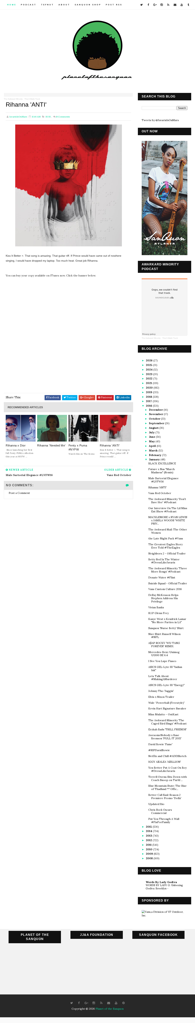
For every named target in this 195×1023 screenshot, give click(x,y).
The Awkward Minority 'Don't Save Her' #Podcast (167, 500)
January (155, 459)
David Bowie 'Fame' (160, 744)
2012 (149, 840)
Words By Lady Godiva (161, 882)
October (155, 418)
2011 (149, 845)
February (155, 455)
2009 (150, 853)
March (153, 450)
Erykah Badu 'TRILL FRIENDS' (167, 729)
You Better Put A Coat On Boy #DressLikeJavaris (167, 769)
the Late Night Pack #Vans (165, 538)
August (154, 428)
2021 (149, 383)
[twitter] (142, 5)
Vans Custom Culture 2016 (165, 589)
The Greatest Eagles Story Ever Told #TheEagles (165, 546)
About (64, 4)
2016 (149, 405)
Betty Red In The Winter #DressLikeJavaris (164, 561)
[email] (175, 5)
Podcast (28, 4)
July (152, 432)
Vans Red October (159, 493)
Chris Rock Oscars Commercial (160, 811)
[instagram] (162, 5)
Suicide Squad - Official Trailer (167, 583)
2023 (149, 374)
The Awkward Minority (13, 99)
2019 (149, 392)
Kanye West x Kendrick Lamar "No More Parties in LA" (167, 620)
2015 (149, 826)
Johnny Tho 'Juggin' (161, 691)
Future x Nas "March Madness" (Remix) (161, 470)
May (152, 441)
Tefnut (47, 4)
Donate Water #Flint (161, 577)
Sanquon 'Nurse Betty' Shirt (166, 628)
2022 (149, 378)
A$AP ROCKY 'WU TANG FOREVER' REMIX (164, 644)
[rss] (168, 5)
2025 (149, 365)
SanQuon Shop (88, 4)
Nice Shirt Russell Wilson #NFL (164, 635)
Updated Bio (156, 804)
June (152, 436)
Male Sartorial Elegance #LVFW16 (163, 480)
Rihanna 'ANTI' (110, 445)
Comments (63, 116)
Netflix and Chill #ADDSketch (167, 756)
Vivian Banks (156, 607)
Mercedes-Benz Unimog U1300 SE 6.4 (164, 653)
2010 (149, 849)
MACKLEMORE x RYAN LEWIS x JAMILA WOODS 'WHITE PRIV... (167, 520)
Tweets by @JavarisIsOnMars (160, 120)
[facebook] (148, 5)
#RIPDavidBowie (159, 750)
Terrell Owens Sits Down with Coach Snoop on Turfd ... (167, 778)
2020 (149, 387)
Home (11, 4)
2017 (149, 401)
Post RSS (114, 4)
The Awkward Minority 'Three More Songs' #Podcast (167, 570)
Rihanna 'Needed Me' (51, 445)
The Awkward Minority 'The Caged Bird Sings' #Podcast (167, 722)
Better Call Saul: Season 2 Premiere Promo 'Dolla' (164, 796)
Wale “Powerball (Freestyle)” (166, 702)
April (153, 446)
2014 (149, 831)
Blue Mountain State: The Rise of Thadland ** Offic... (167, 787)
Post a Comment (19, 493)
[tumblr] (188, 5)
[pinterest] (123, 1003)
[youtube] (182, 5)
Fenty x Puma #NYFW (78, 447)
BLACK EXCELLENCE (162, 463)
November (156, 414)
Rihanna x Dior (16, 445)
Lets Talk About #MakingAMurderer (162, 677)
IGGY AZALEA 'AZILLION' (164, 761)
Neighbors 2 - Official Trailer (167, 553)
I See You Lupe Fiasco (162, 661)
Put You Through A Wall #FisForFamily (163, 820)
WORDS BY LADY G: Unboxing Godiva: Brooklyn (164, 887)
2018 (149, 396)
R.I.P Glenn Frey (158, 613)
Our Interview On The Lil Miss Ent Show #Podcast (167, 509)
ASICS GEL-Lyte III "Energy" (166, 685)
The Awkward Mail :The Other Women (167, 531)
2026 (149, 360)
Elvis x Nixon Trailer (161, 697)
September (157, 423)
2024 (149, 369)
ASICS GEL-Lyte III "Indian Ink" (165, 668)
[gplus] (155, 5)
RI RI (48, 116)
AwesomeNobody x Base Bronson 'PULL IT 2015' (164, 736)
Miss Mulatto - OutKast (163, 714)
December (156, 409)
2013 (149, 835)
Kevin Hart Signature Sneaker (167, 708)
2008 (149, 858)
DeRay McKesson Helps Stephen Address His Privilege (163, 598)
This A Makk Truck (32, 99)
